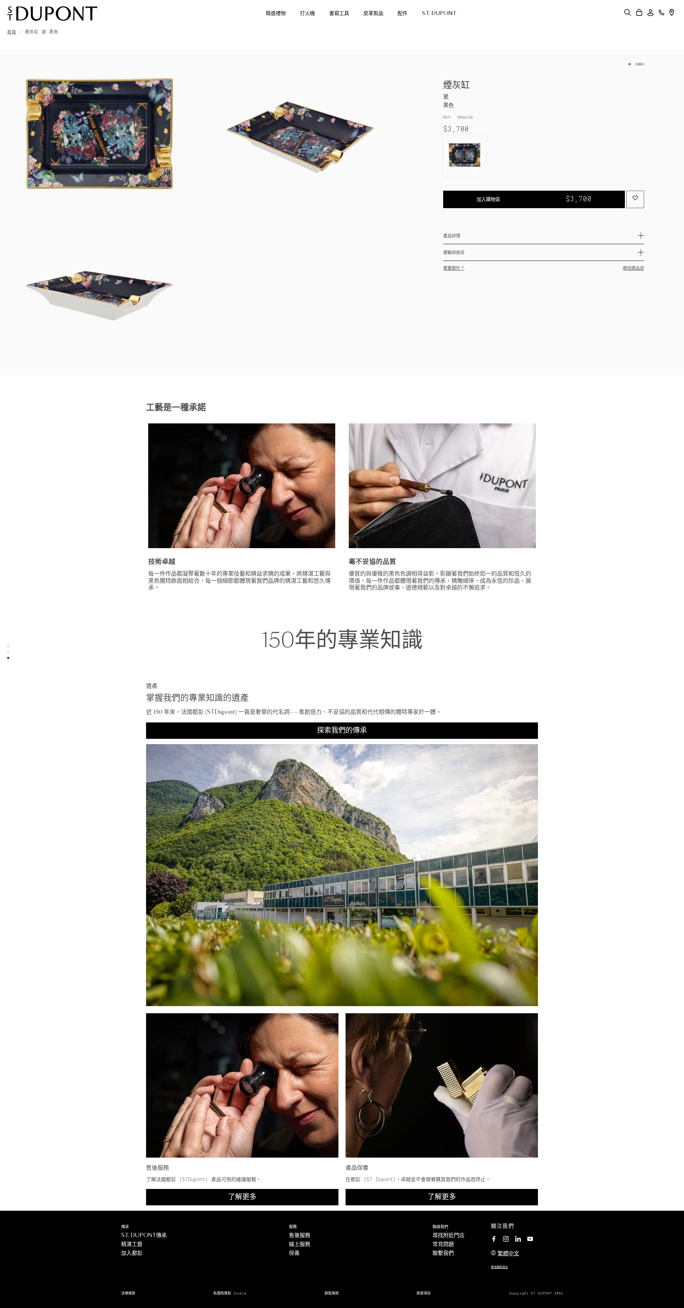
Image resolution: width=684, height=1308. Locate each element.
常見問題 (443, 1244)
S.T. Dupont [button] (439, 13)
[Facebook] (494, 1240)
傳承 (125, 1227)
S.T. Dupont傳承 (144, 1235)
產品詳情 (451, 236)
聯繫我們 (443, 1253)
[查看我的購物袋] (639, 12)
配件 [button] (403, 13)
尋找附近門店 (448, 1235)
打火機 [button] (307, 13)
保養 (294, 1253)
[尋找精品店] (671, 12)
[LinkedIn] (518, 1240)
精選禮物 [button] (276, 13)
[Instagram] (506, 1240)
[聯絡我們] (661, 12)
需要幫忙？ (454, 268)
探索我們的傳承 (342, 731)
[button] (627, 12)
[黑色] (464, 155)
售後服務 (299, 1235)
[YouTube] (530, 1239)
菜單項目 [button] (423, 1293)
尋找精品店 (633, 268)
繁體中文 (508, 1253)
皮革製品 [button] (373, 13)
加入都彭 (131, 1253)
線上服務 (299, 1244)
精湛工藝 (131, 1244)
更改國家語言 (499, 1267)
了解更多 (242, 1197)
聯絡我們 (440, 1227)
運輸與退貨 (454, 253)
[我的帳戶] (650, 12)
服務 (293, 1227)
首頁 (11, 32)
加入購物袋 (534, 199)
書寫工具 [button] (339, 13)
